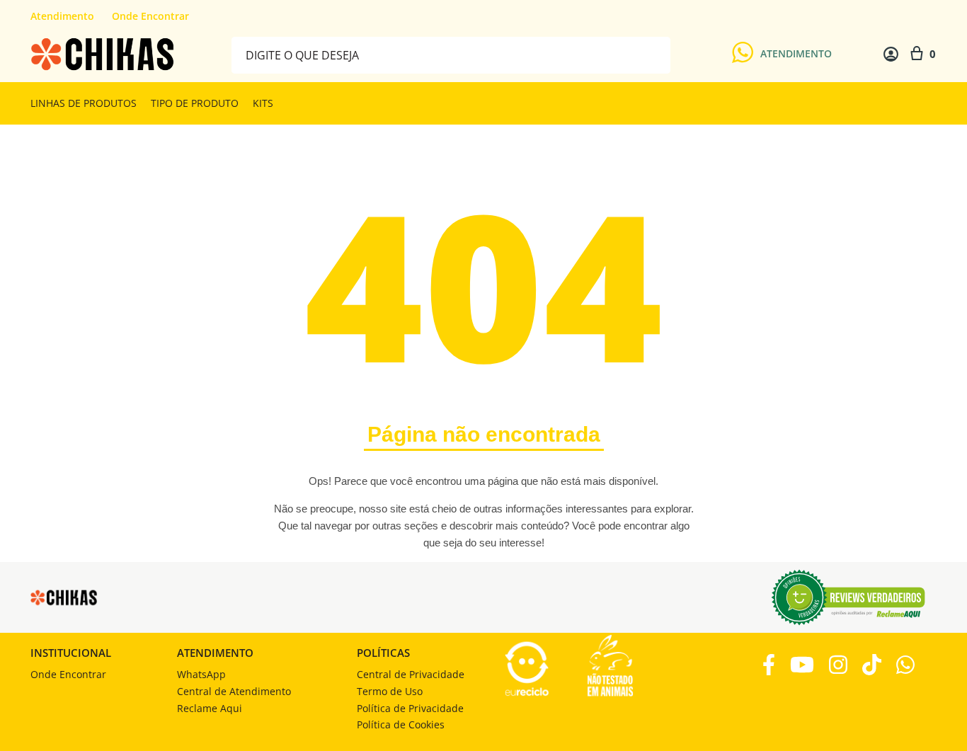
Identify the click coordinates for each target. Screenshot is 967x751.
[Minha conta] (891, 54)
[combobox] (450, 54)
